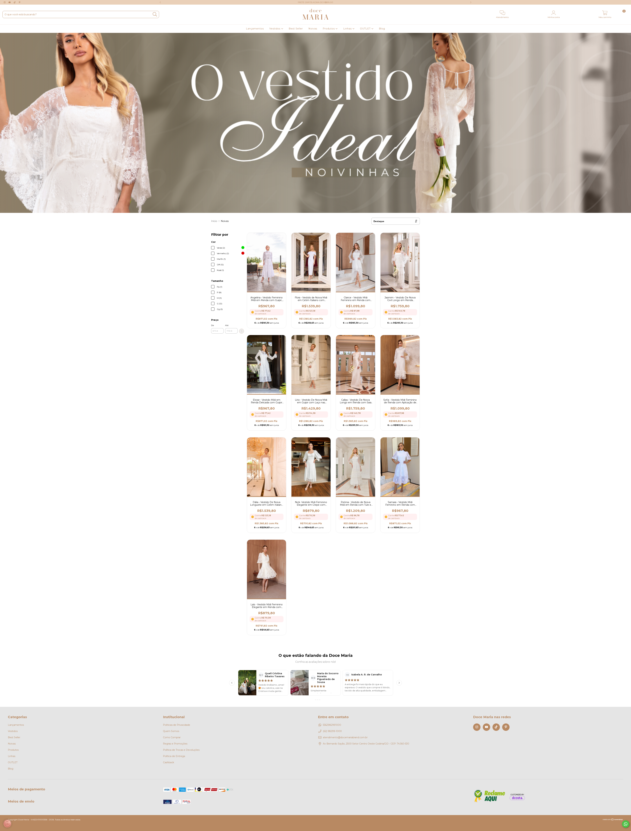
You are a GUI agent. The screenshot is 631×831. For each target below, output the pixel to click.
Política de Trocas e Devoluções (181, 749)
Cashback (168, 762)
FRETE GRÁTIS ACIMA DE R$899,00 (315, 2)
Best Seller (296, 28)
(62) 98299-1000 (332, 731)
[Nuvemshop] (613, 820)
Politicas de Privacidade (176, 724)
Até (226, 325)
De (212, 325)
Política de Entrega (174, 756)
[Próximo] (399, 683)
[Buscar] (155, 14)
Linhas (347, 28)
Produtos (329, 28)
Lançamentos (255, 28)
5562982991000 (332, 724)
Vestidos (275, 28)
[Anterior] (232, 683)
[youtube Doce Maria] (9, 2)
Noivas (312, 28)
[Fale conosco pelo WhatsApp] (625, 824)
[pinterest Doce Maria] (19, 2)
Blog (382, 28)
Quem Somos (171, 731)
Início (214, 221)
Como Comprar (172, 737)
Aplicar (241, 331)
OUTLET (365, 28)
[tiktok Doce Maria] (14, 2)
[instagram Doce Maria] (4, 2)
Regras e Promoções (175, 743)
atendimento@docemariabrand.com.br (345, 737)
